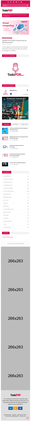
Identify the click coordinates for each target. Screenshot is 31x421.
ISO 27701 (5, 200)
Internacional (7, 197)
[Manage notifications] (27, 418)
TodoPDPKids (7, 227)
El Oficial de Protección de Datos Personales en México (17, 154)
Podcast (5, 218)
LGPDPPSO (6, 206)
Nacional (6, 215)
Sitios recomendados (12, 416)
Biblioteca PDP (22, 414)
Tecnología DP (7, 221)
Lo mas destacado (8, 209)
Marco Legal (7, 212)
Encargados (7, 194)
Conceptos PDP (7, 182)
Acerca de (23, 416)
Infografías (7, 414)
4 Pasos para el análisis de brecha (18, 162)
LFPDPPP (5, 203)
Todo (7, 10)
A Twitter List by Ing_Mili (7, 237)
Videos (14, 414)
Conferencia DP (7, 185)
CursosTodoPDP (8, 188)
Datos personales (7, 38)
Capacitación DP (8, 179)
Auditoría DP (7, 176)
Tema (4, 224)
